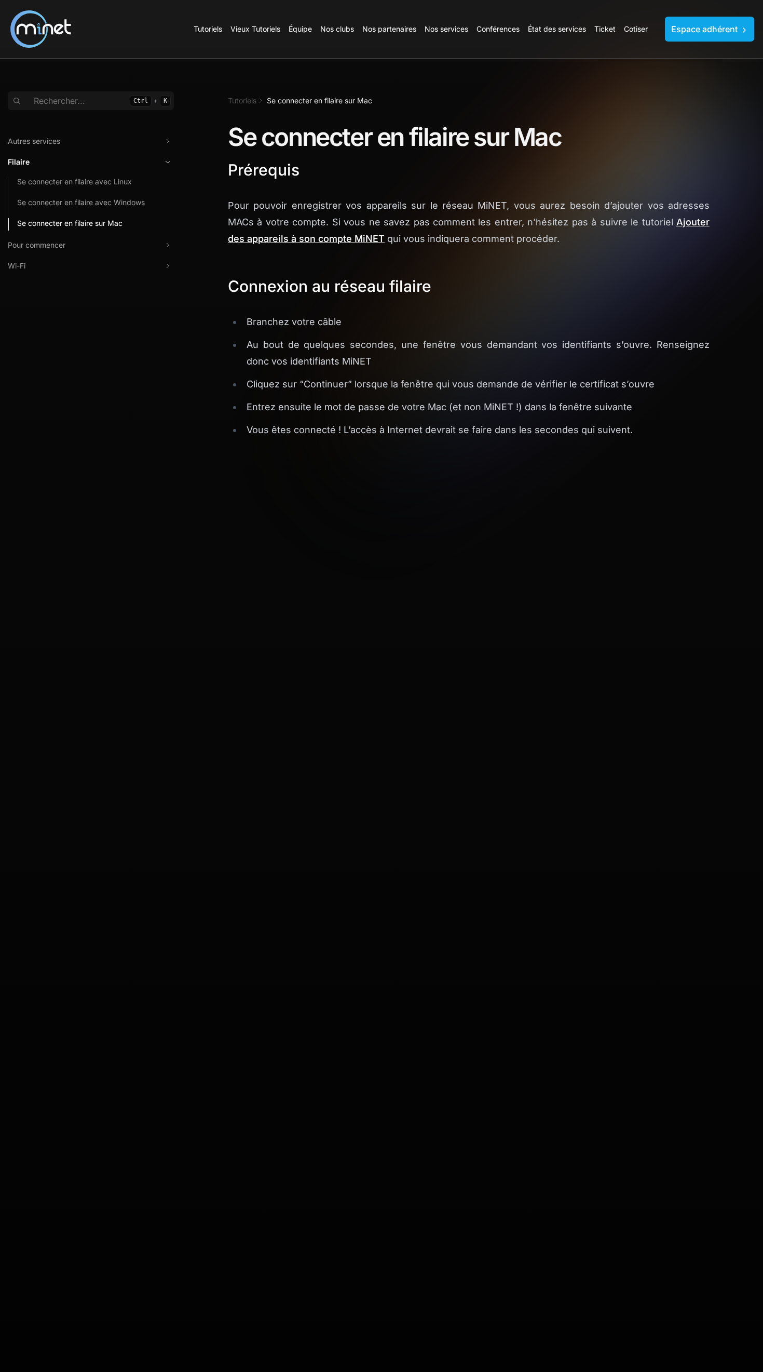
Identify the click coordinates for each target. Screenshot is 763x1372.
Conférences (498, 28)
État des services (557, 28)
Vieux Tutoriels (255, 28)
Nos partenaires (389, 28)
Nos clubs (337, 28)
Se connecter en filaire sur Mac (69, 223)
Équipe (300, 28)
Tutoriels (208, 28)
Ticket (605, 28)
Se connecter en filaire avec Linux (74, 181)
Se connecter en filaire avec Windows (81, 202)
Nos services (446, 28)
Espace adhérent (705, 29)
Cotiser (636, 28)
